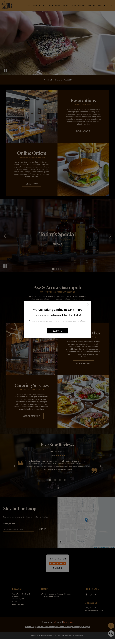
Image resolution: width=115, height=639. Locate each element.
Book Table (57, 331)
